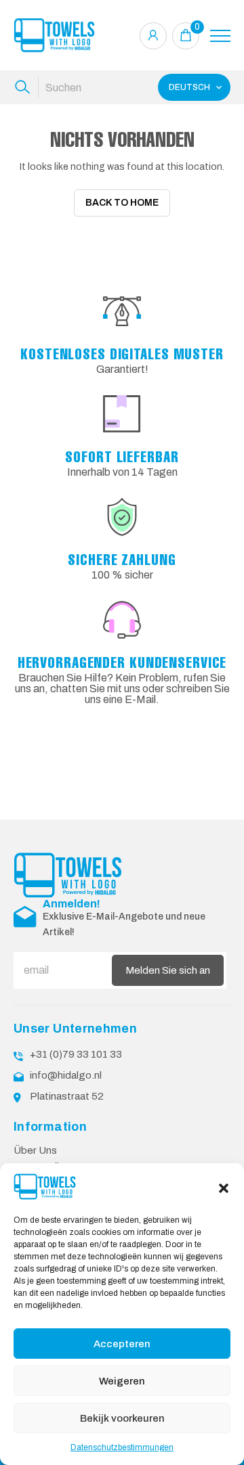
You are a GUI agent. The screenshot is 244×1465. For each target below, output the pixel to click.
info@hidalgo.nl (66, 1075)
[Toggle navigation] (220, 36)
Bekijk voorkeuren (122, 1418)
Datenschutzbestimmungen (122, 1447)
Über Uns (35, 1150)
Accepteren (122, 1343)
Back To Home (122, 203)
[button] (223, 1187)
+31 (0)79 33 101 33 (76, 1054)
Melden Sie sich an (167, 970)
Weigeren (122, 1381)
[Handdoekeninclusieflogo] (54, 35)
